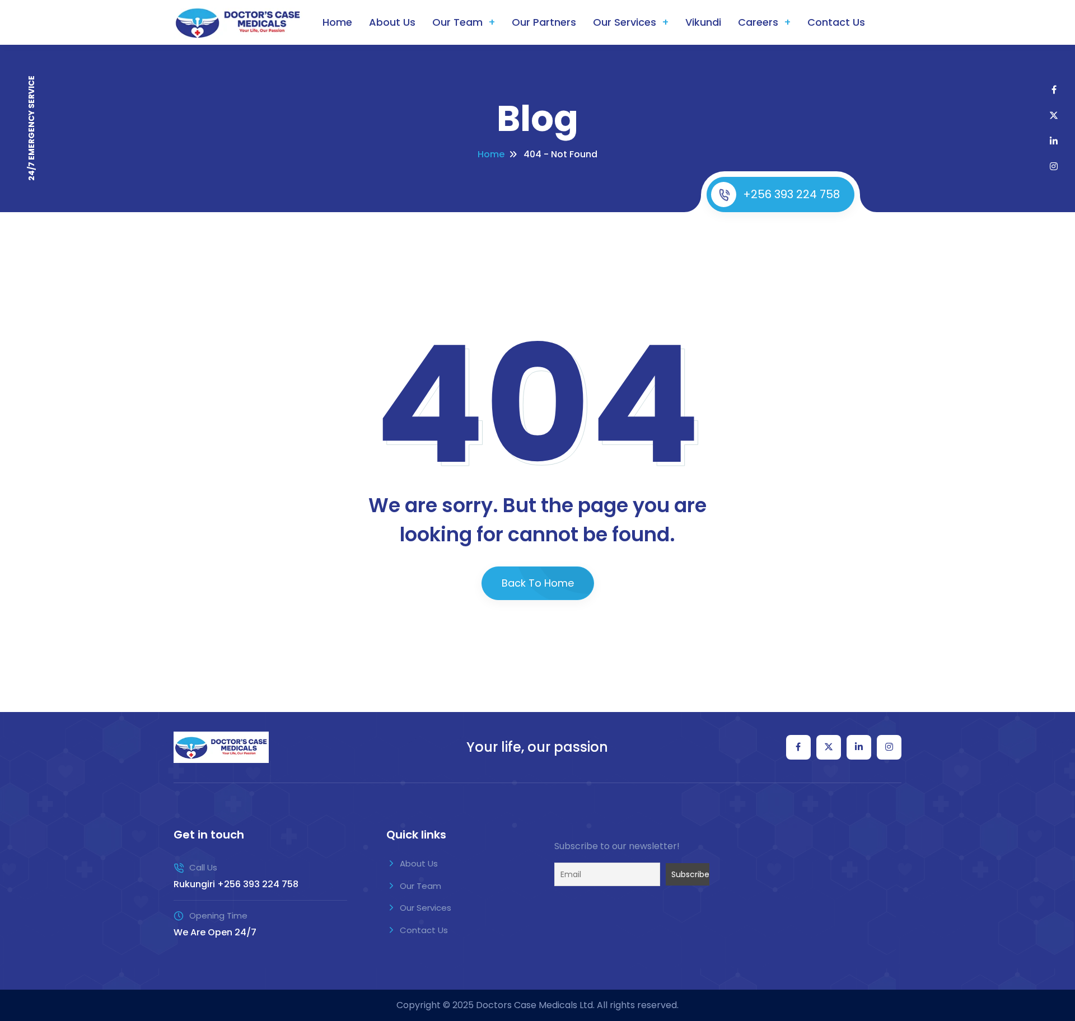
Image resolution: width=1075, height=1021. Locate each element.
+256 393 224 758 (791, 194)
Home (337, 22)
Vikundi (703, 22)
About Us (392, 22)
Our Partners (544, 22)
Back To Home (538, 583)
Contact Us (836, 22)
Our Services (624, 22)
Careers (758, 22)
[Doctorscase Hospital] (221, 747)
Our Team (457, 22)
